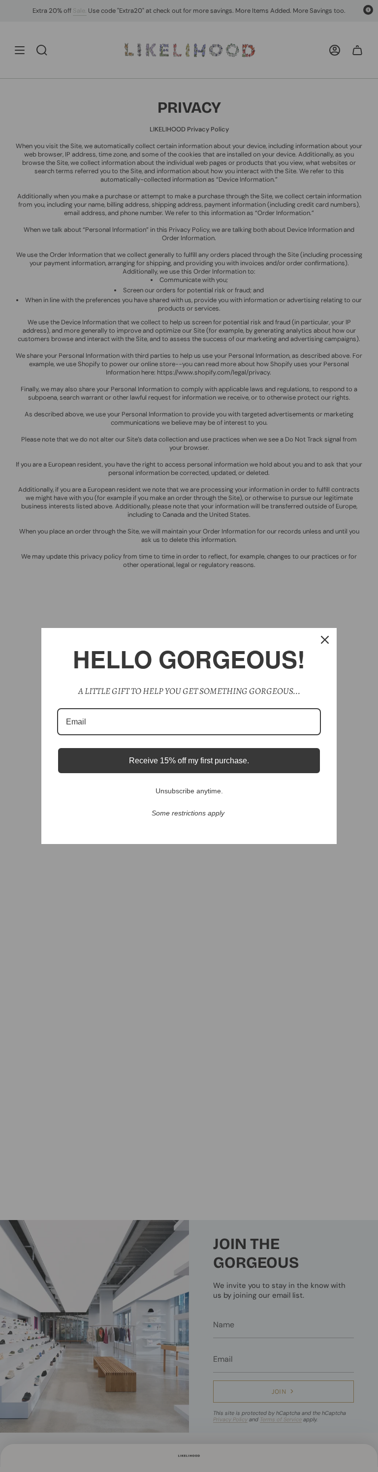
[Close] (325, 640)
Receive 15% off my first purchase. (189, 760)
